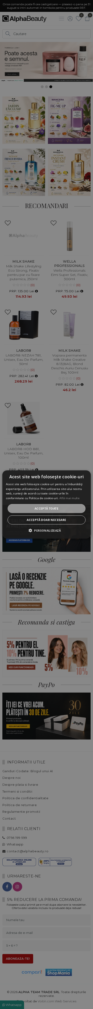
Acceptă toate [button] (46, 509)
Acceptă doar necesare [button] (46, 520)
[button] (46, 530)
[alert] (46, 504)
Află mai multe (69, 498)
